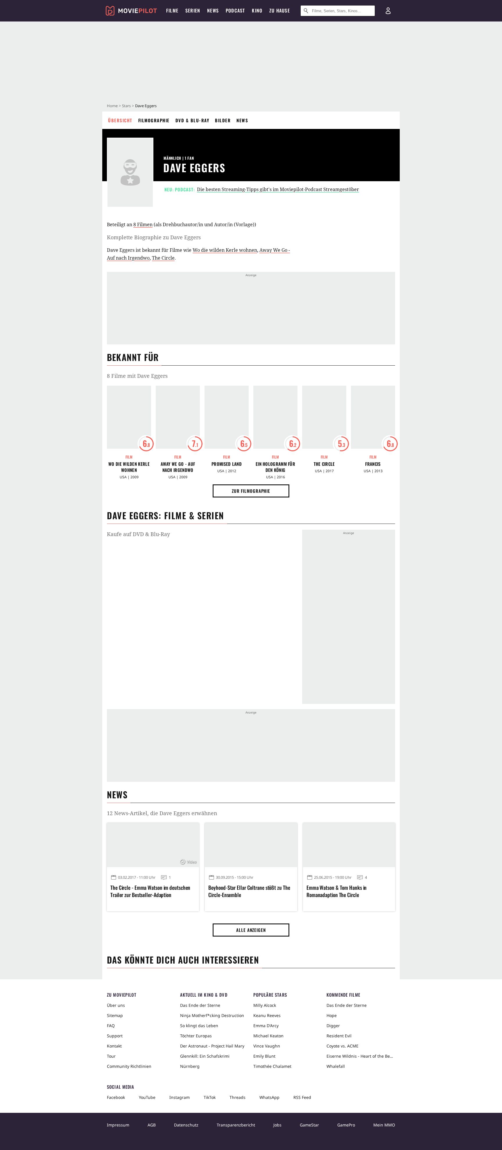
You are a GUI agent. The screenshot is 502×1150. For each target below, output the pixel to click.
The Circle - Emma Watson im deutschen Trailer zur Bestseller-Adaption (150, 891)
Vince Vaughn (266, 1046)
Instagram (179, 1097)
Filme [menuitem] (172, 10)
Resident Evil (339, 1035)
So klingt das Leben (199, 1025)
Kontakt (114, 1046)
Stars (126, 105)
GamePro (346, 1125)
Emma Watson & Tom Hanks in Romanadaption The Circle (336, 891)
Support (115, 1035)
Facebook (116, 1097)
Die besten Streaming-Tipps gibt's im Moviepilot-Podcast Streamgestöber (278, 189)
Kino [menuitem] (257, 10)
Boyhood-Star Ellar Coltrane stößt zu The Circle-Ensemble (249, 891)
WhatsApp (269, 1097)
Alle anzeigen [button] (251, 930)
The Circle (163, 258)
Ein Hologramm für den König (275, 467)
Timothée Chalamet (272, 1066)
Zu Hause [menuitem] (279, 10)
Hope (332, 1015)
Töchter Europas (196, 1035)
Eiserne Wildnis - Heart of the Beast (361, 1056)
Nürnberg (190, 1066)
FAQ (111, 1025)
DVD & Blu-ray (192, 120)
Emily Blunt (264, 1056)
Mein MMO (384, 1125)
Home (112, 105)
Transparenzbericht (236, 1125)
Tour (111, 1056)
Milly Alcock (264, 1005)
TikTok (210, 1097)
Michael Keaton (268, 1035)
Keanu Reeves (267, 1015)
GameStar (309, 1125)
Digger (333, 1025)
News (242, 120)
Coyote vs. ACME (342, 1046)
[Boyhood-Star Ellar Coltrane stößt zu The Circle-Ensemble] (251, 845)
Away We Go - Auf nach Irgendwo (178, 467)
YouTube (147, 1097)
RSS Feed (302, 1097)
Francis (373, 464)
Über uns (116, 1005)
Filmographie (154, 120)
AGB (152, 1125)
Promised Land (226, 464)
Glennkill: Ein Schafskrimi (205, 1056)
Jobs (277, 1125)
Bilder (223, 120)
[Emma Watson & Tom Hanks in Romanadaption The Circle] (349, 845)
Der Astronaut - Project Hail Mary (212, 1046)
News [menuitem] (213, 10)
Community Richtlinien (129, 1066)
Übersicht (120, 120)
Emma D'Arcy (266, 1025)
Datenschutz (186, 1125)
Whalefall (336, 1066)
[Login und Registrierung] (388, 10)
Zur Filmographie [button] (251, 491)
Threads (237, 1097)
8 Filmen (143, 224)
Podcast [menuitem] (235, 10)
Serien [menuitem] (192, 10)
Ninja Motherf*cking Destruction (212, 1015)
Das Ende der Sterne (200, 1005)
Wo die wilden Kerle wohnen (225, 250)
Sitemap (115, 1015)
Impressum (118, 1125)
